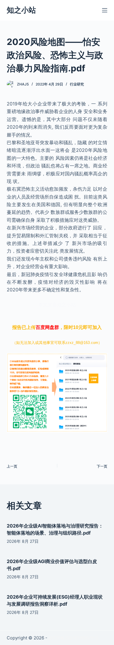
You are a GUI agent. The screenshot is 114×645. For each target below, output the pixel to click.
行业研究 (77, 84)
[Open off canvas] (104, 10)
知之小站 (21, 10)
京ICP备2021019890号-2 (74, 638)
